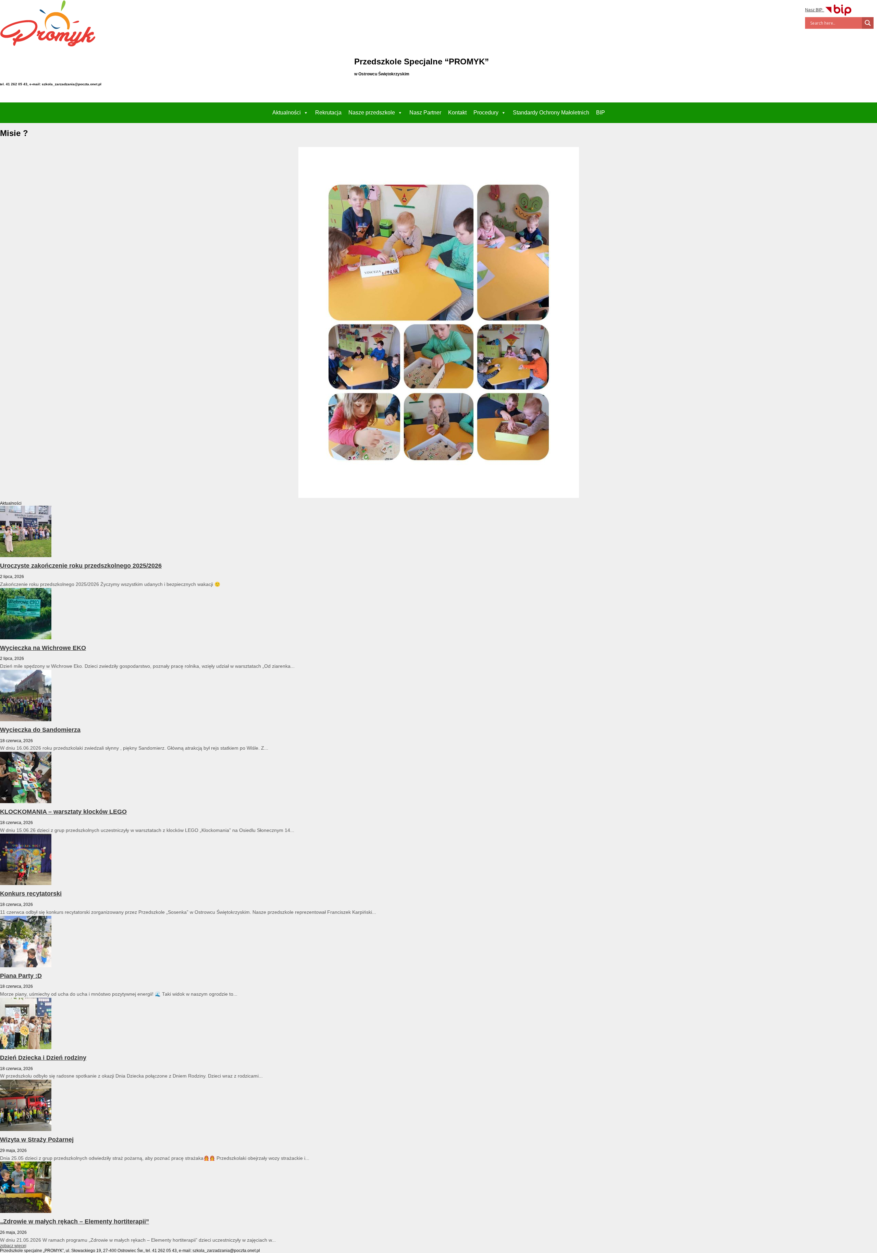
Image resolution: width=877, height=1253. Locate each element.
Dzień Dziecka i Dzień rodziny (43, 1057)
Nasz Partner (425, 112)
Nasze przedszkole (371, 112)
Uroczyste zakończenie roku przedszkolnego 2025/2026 (81, 565)
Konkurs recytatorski (31, 893)
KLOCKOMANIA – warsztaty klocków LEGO (63, 811)
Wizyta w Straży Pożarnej (37, 1139)
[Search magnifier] (868, 23)
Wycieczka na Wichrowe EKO (43, 647)
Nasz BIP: (814, 10)
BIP (600, 112)
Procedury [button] (485, 112)
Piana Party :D (21, 975)
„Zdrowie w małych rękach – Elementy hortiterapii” (74, 1221)
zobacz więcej (13, 1245)
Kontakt (457, 112)
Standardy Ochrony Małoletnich (551, 112)
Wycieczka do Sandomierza (40, 729)
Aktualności (286, 112)
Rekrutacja (328, 112)
